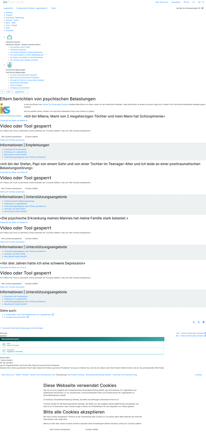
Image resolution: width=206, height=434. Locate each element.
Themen (9, 15)
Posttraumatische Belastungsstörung (19, 201)
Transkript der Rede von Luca (12, 267)
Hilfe (8, 28)
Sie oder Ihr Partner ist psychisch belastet (27, 80)
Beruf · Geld (10, 23)
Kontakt (25, 375)
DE (199, 2)
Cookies (198, 375)
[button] (193, 322)
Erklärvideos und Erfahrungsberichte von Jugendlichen (28, 314)
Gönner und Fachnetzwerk (40, 375)
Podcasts (9, 30)
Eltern (54, 8)
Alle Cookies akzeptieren (11, 137)
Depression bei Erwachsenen (16, 296)
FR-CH (186, 2)
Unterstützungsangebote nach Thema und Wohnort (25, 157)
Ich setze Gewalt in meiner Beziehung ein (26, 55)
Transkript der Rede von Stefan (12, 172)
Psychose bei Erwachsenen (15, 149)
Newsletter (176, 2)
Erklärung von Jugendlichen (15, 152)
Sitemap (9, 12)
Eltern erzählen (16, 85)
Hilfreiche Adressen (18, 50)
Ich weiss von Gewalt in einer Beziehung (26, 57)
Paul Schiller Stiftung (75, 375)
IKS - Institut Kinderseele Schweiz (190, 333)
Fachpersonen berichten (20, 88)
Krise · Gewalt (11, 25)
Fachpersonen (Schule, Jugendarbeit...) (32, 8)
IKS (53, 375)
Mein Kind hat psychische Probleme (24, 77)
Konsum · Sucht (12, 20)
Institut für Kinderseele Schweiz (55, 104)
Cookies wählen (31, 137)
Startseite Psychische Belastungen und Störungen (22, 328)
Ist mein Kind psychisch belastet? (23, 75)
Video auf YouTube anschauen (12, 140)
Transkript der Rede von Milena (12, 120)
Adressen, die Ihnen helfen (15, 209)
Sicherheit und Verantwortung (125, 375)
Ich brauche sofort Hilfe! (20, 47)
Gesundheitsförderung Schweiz (98, 375)
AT (194, 2)
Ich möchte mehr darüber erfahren (24, 60)
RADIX (18, 375)
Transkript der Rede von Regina (13, 222)
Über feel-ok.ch (161, 2)
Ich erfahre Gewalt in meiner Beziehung (26, 52)
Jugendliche (8, 8)
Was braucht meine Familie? (15, 154)
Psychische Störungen (19, 83)
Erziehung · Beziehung (15, 17)
